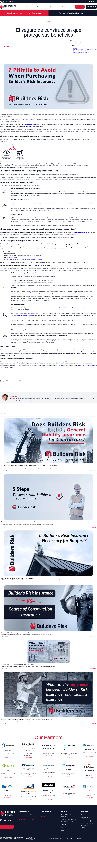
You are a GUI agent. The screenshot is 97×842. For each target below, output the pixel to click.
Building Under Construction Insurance (82, 50)
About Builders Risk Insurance (66, 815)
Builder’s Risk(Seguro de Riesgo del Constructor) (85, 49)
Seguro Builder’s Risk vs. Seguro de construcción (15, 633)
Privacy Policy (69, 838)
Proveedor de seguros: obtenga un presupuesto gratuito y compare (22, 259)
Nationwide (8, 750)
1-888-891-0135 (7, 757)
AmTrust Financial (8, 790)
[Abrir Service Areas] (35, 7)
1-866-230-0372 (69, 797)
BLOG (48, 21)
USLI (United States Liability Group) (28, 792)
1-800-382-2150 (89, 797)
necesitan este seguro (80, 232)
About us (63, 824)
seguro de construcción (27, 119)
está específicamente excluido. (25, 315)
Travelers (68, 789)
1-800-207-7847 (48, 799)
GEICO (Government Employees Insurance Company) (48, 790)
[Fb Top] (89, 1)
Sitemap (79, 838)
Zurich (89, 790)
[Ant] (24, 23)
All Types (43, 816)
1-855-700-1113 (28, 757)
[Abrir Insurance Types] (47, 7)
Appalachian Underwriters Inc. (28, 768)
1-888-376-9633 (28, 776)
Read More (93, 470)
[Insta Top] (94, 1)
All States (22, 819)
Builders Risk (64, 365)
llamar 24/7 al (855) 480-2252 (87, 365)
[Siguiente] (72, 23)
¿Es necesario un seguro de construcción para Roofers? (17, 578)
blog (62, 830)
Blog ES (75, 48)
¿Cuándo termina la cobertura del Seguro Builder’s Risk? (17, 664)
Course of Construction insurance (81, 52)
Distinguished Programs (48, 748)
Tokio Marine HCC (89, 749)
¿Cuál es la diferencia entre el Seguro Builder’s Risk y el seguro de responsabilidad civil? (26, 719)
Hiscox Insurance (89, 770)
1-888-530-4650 (69, 757)
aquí (57, 365)
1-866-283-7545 (89, 777)
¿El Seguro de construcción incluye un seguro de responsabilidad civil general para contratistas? (29, 465)
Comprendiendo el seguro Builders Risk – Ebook (68, 820)
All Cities (32, 819)
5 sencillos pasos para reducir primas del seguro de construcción (20, 522)
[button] (6, 380)
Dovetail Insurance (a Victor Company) (28, 749)
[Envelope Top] (96, 1)
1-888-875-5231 (28, 799)
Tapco (8, 770)
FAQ (62, 827)
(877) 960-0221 (10, 1)
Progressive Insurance (49, 769)
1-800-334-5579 (8, 777)
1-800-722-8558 (48, 755)
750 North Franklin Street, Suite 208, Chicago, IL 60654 (88, 825)
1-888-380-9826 (89, 756)
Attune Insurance (69, 749)
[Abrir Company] (56, 7)
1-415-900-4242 (69, 776)
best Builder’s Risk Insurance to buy (82, 43)
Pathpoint (68, 769)
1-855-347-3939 (48, 776)
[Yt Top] (91, 1)
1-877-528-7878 (7, 797)
